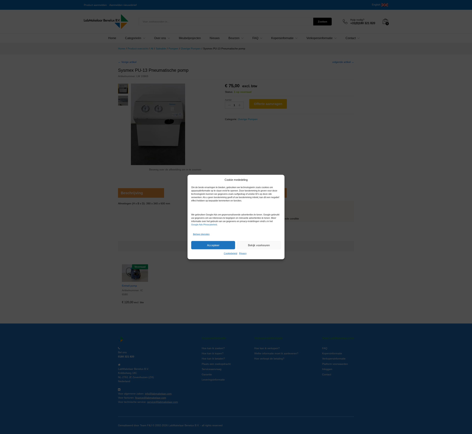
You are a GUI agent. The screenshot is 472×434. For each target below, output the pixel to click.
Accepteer (213, 245)
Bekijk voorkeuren (259, 245)
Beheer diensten (201, 234)
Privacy (243, 253)
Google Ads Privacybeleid (204, 224)
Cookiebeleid (230, 253)
